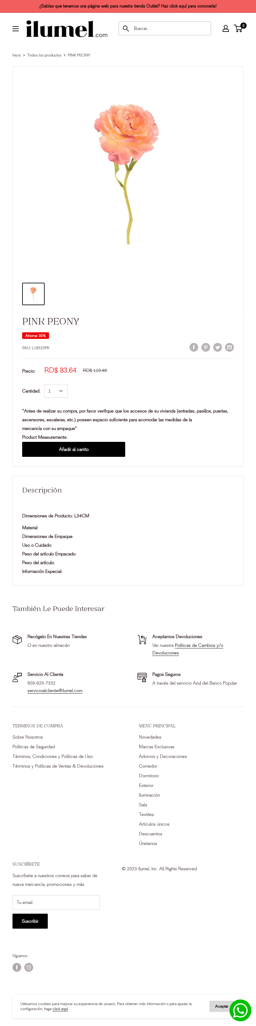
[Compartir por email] (229, 347)
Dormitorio (149, 776)
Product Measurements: (45, 437)
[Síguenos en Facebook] (16, 967)
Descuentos (150, 834)
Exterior (146, 785)
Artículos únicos (154, 824)
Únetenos (148, 843)
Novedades (150, 737)
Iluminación (149, 795)
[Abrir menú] (15, 28)
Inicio (16, 55)
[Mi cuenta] (226, 28)
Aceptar (222, 1006)
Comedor (148, 766)
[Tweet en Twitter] (217, 347)
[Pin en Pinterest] (205, 347)
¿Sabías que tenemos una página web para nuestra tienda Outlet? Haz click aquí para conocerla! (128, 6)
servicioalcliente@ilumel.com (54, 690)
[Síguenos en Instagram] (28, 967)
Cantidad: (31, 391)
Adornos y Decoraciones (163, 756)
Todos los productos (44, 55)
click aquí (60, 1008)
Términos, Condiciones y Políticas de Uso (52, 756)
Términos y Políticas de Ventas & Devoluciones (58, 766)
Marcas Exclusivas (157, 747)
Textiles (146, 814)
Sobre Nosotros (27, 737)
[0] (238, 28)
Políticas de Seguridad (33, 747)
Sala (143, 805)
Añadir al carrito (74, 449)
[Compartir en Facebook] (194, 347)
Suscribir (30, 921)
